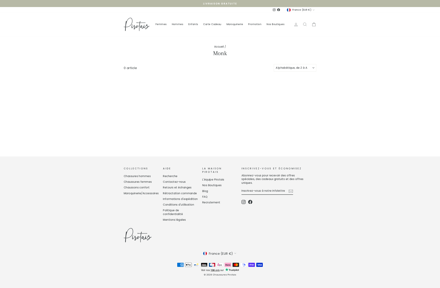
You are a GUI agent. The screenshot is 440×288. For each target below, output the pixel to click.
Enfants (193, 24)
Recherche (170, 176)
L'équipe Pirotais (213, 179)
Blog (205, 191)
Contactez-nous (174, 182)
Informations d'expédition (180, 199)
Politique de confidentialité (173, 212)
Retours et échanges (177, 187)
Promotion (254, 24)
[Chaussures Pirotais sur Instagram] (243, 202)
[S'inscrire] (291, 191)
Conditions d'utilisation (178, 204)
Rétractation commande (180, 193)
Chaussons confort (137, 187)
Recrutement (211, 202)
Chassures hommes (137, 176)
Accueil (219, 46)
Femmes (161, 24)
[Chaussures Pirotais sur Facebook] (250, 202)
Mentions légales (174, 220)
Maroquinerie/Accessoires (141, 193)
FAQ (204, 197)
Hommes (177, 24)
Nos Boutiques (275, 24)
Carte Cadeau (212, 24)
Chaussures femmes (138, 182)
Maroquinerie (235, 24)
